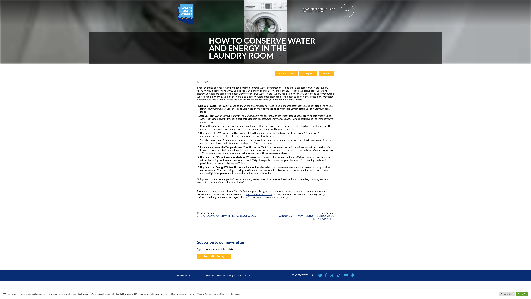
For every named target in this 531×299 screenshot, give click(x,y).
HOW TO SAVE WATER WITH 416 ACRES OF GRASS (227, 215)
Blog (332, 9)
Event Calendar (286, 73)
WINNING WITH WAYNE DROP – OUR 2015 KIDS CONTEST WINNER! (306, 217)
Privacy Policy (233, 275)
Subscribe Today (214, 256)
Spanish (320, 11)
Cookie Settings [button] (507, 294)
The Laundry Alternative (259, 194)
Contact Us (245, 275)
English (307, 11)
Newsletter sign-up (315, 9)
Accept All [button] (522, 294)
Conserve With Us (302, 275)
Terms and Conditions (215, 275)
